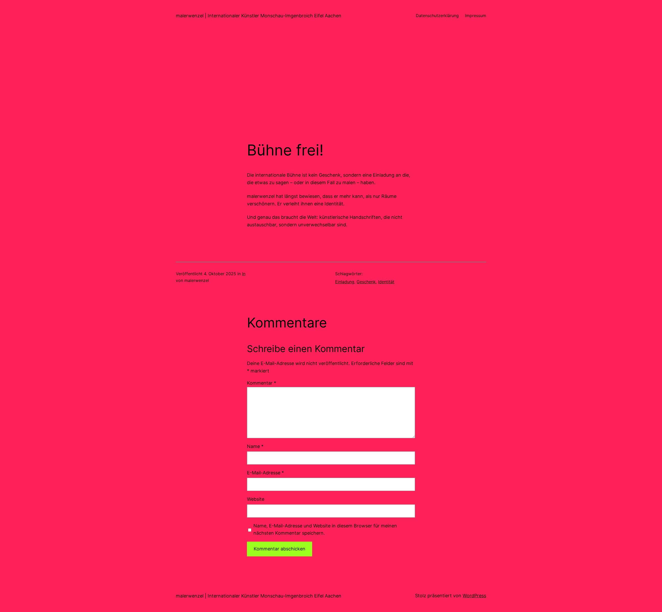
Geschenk (366, 281)
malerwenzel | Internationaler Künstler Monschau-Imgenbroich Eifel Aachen (258, 15)
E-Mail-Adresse (265, 472)
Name (255, 446)
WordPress (474, 595)
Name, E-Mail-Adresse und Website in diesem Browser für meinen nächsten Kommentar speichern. (325, 529)
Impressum (475, 15)
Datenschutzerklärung (437, 15)
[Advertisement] (331, 86)
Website (255, 499)
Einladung (344, 281)
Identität (386, 281)
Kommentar (261, 383)
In (243, 273)
